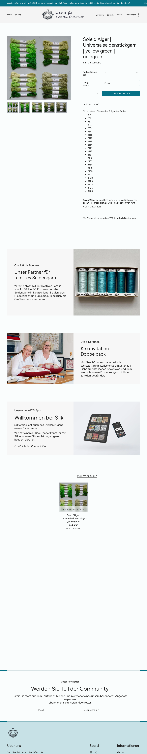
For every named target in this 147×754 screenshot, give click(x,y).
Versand (121, 752)
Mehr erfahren (92, 207)
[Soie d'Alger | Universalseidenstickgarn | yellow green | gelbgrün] (73, 497)
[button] (18, 14)
